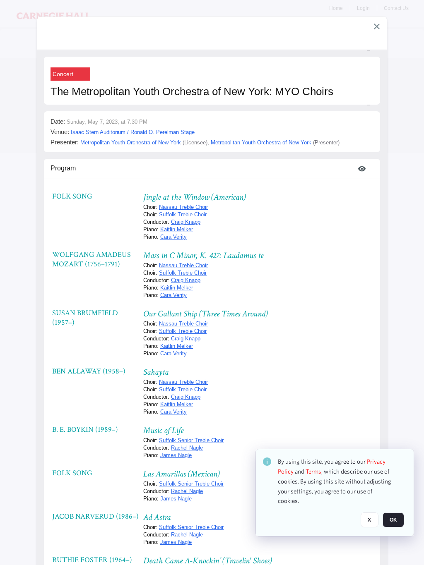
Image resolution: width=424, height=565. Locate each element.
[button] (377, 26)
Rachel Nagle (187, 448)
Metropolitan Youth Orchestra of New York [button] (130, 142)
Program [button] (63, 168)
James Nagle (176, 455)
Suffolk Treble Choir (183, 214)
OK (393, 520)
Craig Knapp (185, 222)
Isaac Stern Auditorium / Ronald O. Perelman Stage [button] (133, 132)
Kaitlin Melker (176, 229)
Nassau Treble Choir (183, 207)
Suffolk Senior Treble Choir (191, 440)
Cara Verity (173, 237)
